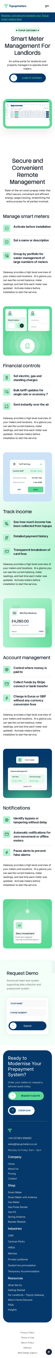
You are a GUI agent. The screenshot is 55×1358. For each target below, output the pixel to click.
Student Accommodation (22, 1265)
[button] (46, 6)
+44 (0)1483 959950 (19, 1138)
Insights (12, 1309)
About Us (13, 1168)
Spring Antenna (16, 1216)
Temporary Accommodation (23, 1271)
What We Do (15, 1285)
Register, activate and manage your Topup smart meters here (25, 17)
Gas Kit (12, 1211)
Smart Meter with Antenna (22, 1197)
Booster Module (17, 1221)
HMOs (11, 1247)
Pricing (12, 1173)
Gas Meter (14, 1202)
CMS (10, 1235)
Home (11, 1163)
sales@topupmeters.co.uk (22, 1144)
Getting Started (16, 1290)
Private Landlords (18, 1259)
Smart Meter (15, 1192)
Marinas (12, 1253)
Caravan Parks (16, 1241)
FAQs (11, 1304)
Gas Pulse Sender (18, 1207)
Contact (12, 1178)
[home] (22, 6)
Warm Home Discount (20, 1299)
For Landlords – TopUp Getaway (26, 1294)
